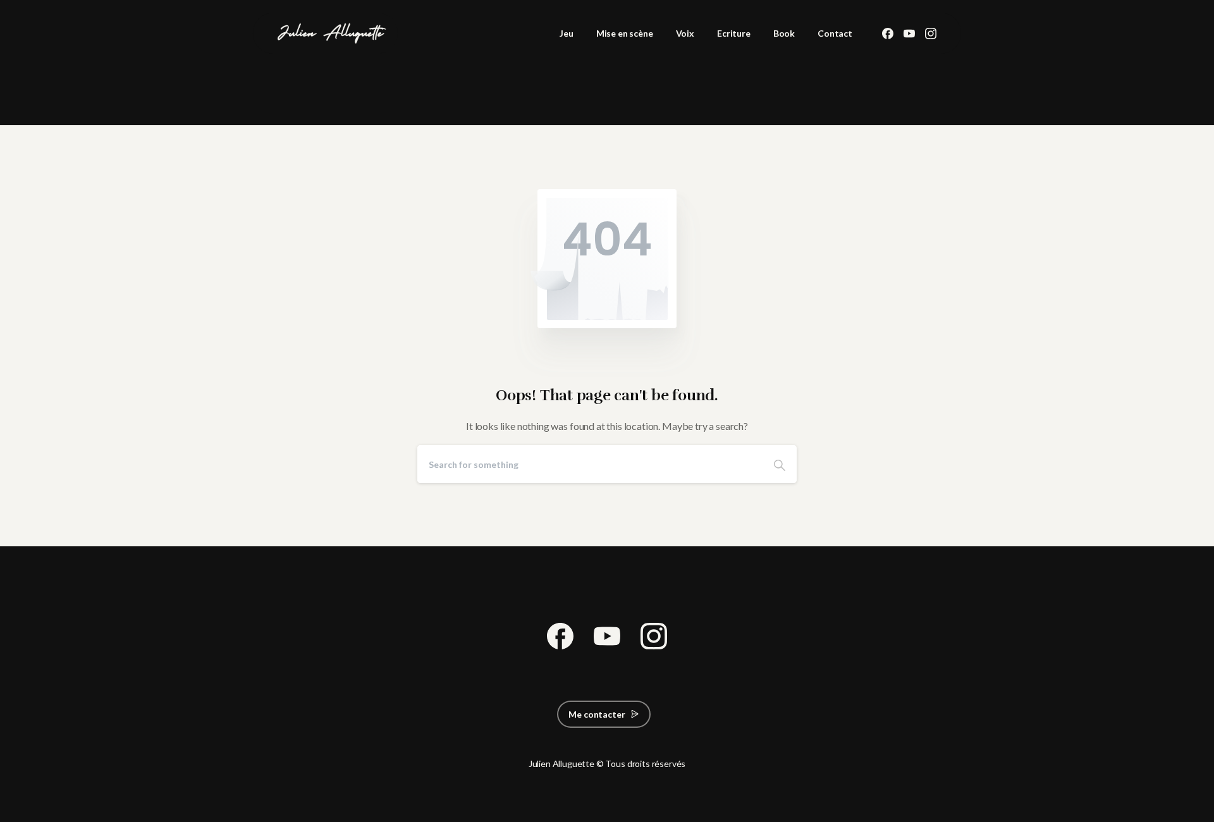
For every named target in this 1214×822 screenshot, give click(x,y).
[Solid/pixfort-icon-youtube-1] (607, 634)
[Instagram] (930, 33)
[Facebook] (887, 33)
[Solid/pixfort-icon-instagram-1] (653, 634)
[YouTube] (909, 33)
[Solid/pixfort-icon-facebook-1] (560, 634)
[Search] (780, 464)
